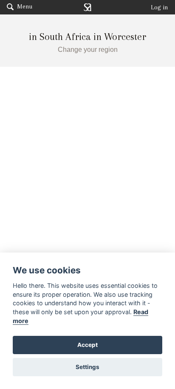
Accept (87, 344)
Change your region (88, 49)
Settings (87, 366)
